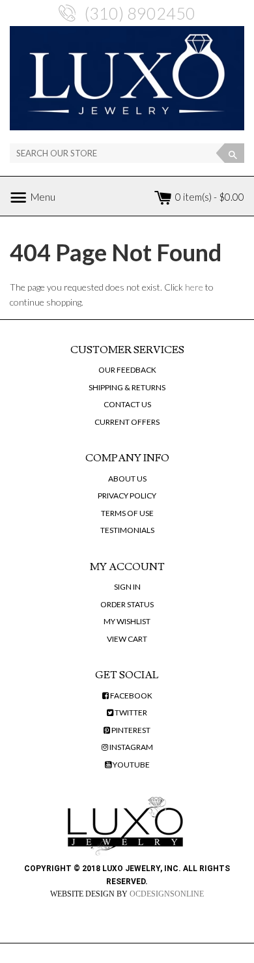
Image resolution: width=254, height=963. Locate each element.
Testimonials (127, 530)
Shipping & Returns (127, 387)
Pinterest (130, 730)
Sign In (127, 587)
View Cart (127, 639)
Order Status (127, 604)
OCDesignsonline (167, 893)
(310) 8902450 (140, 13)
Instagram (130, 747)
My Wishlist (127, 621)
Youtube (130, 764)
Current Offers (127, 422)
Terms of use (127, 513)
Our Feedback (127, 370)
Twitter (130, 712)
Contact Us (127, 404)
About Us (127, 478)
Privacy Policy (127, 495)
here (194, 287)
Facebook (130, 695)
